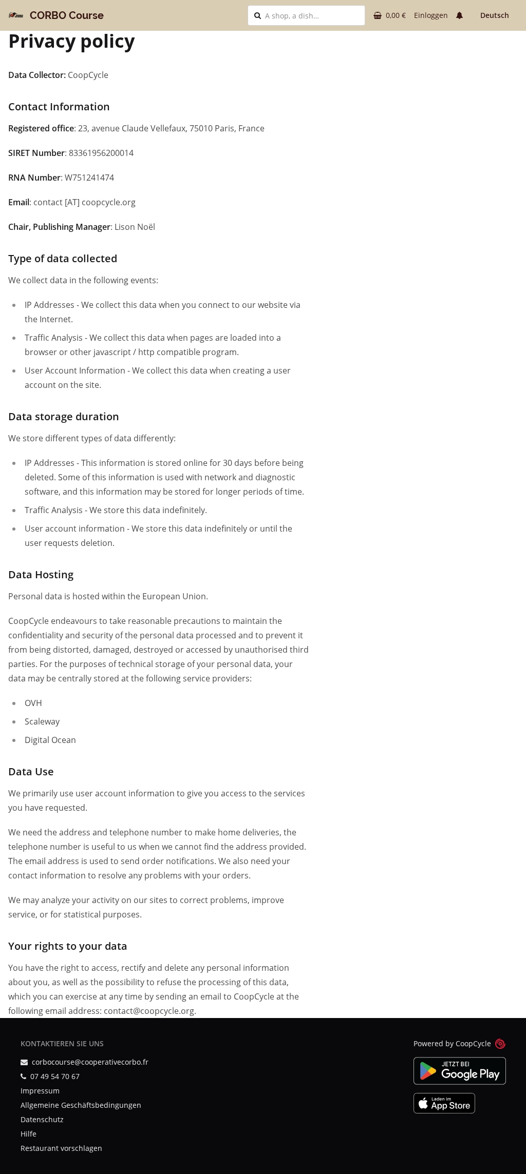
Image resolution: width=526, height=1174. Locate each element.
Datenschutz (42, 1119)
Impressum (40, 1090)
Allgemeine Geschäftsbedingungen (81, 1105)
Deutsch (494, 15)
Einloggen (431, 15)
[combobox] (312, 15)
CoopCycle (473, 1043)
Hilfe (28, 1134)
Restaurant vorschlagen (61, 1148)
